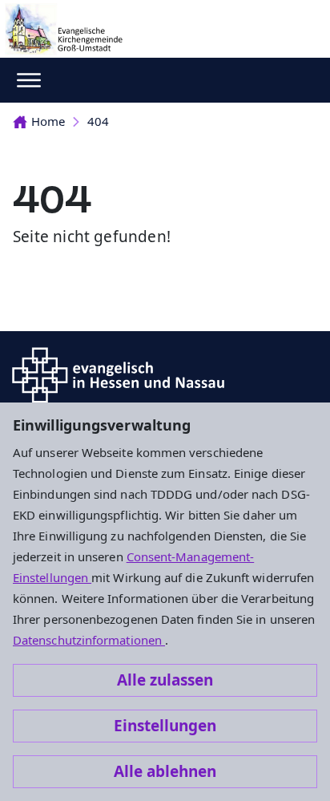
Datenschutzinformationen (89, 640)
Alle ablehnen (165, 771)
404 (98, 121)
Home (48, 121)
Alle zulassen (165, 680)
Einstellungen (165, 725)
